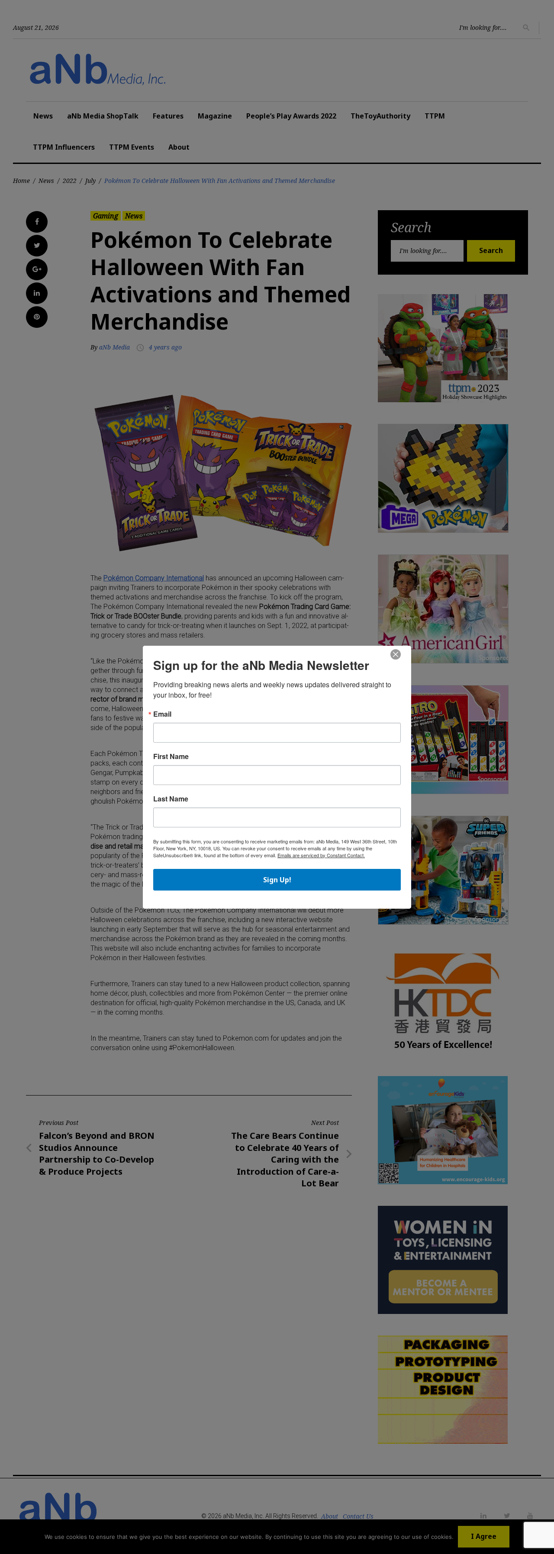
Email (162, 714)
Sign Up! (277, 879)
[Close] (396, 654)
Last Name (170, 798)
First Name (171, 756)
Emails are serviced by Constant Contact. (321, 855)
